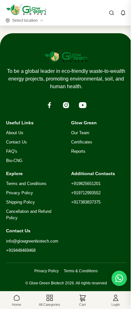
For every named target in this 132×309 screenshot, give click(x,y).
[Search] (111, 13)
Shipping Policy (20, 202)
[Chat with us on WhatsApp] (119, 278)
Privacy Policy (19, 192)
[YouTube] (82, 105)
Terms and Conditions (26, 183)
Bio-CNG (14, 160)
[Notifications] (123, 13)
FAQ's (11, 151)
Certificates (81, 142)
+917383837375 (86, 202)
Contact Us (16, 142)
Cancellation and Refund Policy (28, 214)
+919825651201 (86, 183)
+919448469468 (21, 250)
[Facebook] (49, 105)
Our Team (80, 132)
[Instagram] (66, 105)
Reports (78, 151)
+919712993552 (86, 192)
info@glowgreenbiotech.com (32, 241)
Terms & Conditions (81, 271)
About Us (14, 132)
